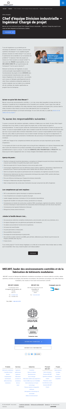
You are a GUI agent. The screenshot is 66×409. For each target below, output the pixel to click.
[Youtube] (32, 354)
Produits (7, 367)
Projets (58, 367)
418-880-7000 (14, 295)
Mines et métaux (32, 372)
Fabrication (18, 376)
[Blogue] (37, 354)
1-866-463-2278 (17, 301)
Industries (32, 367)
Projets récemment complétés (58, 376)
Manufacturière (31, 374)
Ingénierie (18, 374)
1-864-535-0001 (36, 295)
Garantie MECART (47, 385)
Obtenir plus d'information (33, 347)
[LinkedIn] (29, 354)
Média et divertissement (32, 395)
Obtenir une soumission (32, 341)
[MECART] (8, 3)
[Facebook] (26, 354)
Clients (47, 387)
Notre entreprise (47, 372)
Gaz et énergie (31, 376)
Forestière (31, 370)
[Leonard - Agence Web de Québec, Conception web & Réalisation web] (53, 406)
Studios (8, 374)
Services (17, 367)
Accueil (4, 8)
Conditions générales (24, 404)
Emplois (10, 8)
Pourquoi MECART (47, 368)
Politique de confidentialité (37, 404)
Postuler (8, 32)
